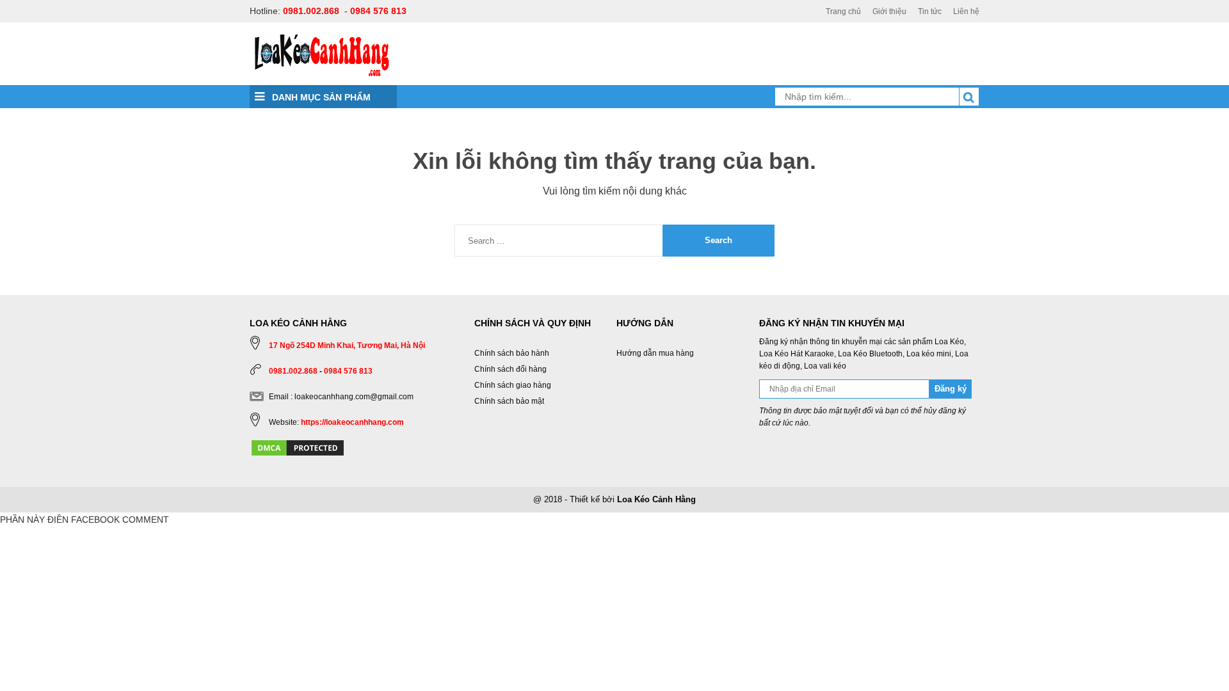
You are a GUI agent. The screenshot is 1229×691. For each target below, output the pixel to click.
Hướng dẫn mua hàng (655, 353)
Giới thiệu (889, 11)
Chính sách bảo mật (509, 401)
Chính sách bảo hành (511, 353)
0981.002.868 (311, 11)
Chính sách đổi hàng (510, 369)
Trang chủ (843, 11)
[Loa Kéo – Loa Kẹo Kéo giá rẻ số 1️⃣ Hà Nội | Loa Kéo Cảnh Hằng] (322, 54)
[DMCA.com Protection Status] (298, 447)
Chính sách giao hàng (512, 385)
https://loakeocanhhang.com (352, 422)
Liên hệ (966, 11)
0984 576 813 (378, 11)
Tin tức (930, 11)
